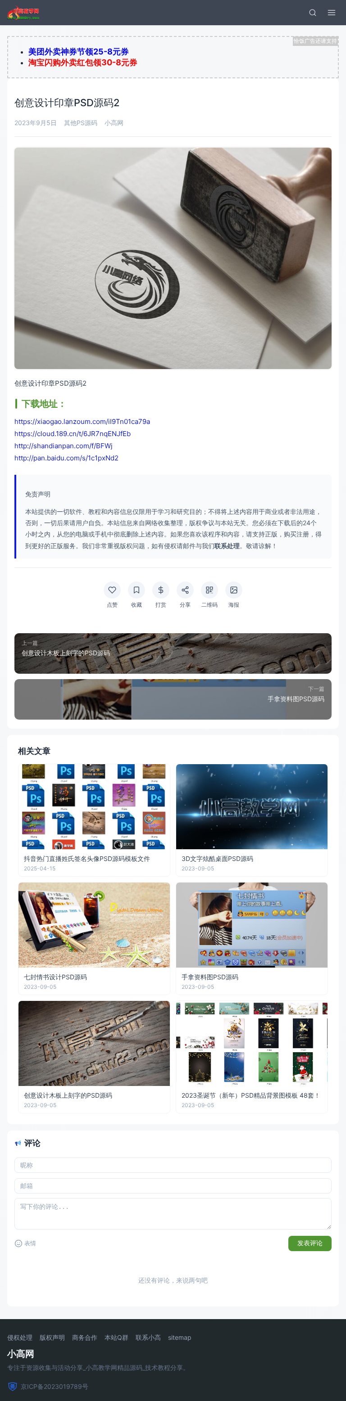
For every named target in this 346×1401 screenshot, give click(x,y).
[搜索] (313, 13)
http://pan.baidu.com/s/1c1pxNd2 (66, 458)
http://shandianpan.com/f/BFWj (63, 445)
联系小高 (148, 1337)
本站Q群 (116, 1337)
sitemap (179, 1337)
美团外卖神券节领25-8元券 (78, 51)
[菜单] (331, 12)
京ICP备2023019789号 (54, 1386)
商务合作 (84, 1337)
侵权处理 (19, 1337)
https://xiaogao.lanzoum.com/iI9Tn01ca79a (82, 421)
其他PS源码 (80, 122)
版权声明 (52, 1337)
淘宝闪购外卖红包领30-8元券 (82, 62)
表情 (30, 1243)
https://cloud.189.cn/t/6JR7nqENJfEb (72, 433)
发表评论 (310, 1243)
